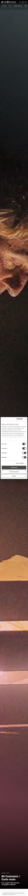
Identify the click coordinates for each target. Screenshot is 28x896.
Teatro (10, 5)
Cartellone (4, 5)
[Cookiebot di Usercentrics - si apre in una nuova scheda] (17, 419)
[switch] (24, 448)
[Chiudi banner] (25, 419)
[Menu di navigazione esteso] (2, 2)
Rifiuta (14, 476)
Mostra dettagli (20, 463)
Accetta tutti (14, 467)
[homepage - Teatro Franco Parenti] (11, 2)
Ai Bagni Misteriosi (17, 5)
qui (17, 893)
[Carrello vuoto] (25, 2)
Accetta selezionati (14, 471)
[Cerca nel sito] (20, 2)
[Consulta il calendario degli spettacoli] (23, 2)
